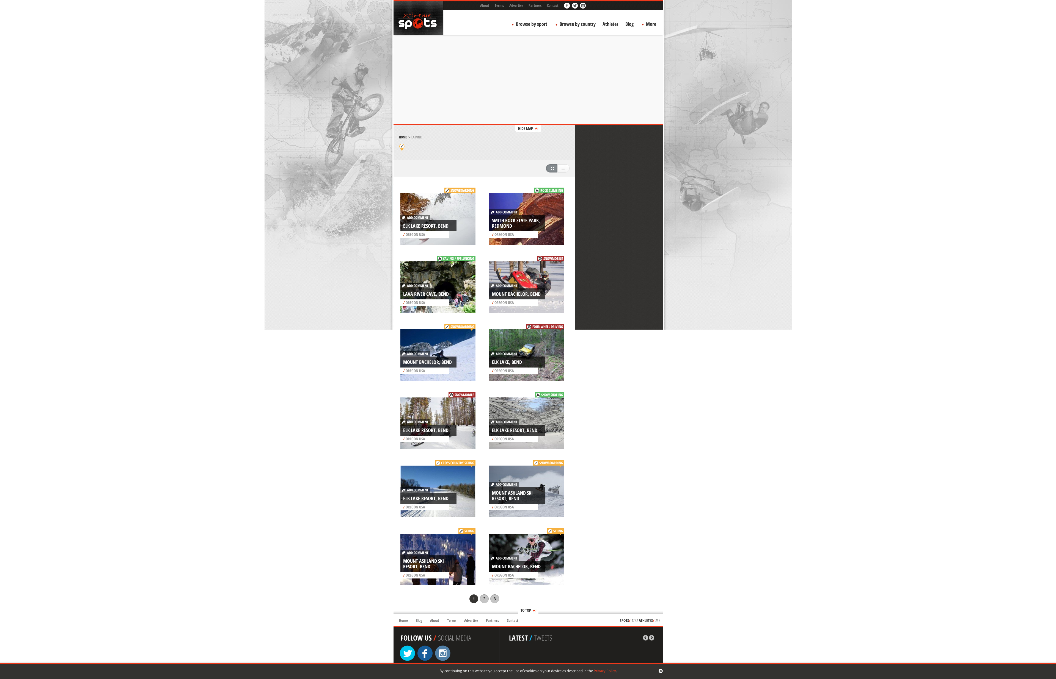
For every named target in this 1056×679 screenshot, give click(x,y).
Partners (535, 5)
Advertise (516, 5)
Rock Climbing (551, 190)
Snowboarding (462, 190)
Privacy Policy (605, 670)
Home (403, 137)
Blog (629, 24)
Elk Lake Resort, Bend (426, 225)
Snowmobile (553, 258)
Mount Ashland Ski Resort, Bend (512, 495)
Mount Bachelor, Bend (516, 294)
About (484, 5)
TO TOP (526, 610)
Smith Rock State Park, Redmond (516, 223)
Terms (499, 5)
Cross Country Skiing (457, 462)
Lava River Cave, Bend (426, 294)
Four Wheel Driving (547, 326)
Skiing (469, 530)
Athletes (610, 24)
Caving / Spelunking (458, 258)
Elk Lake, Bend (507, 362)
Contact (553, 5)
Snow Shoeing (552, 394)
